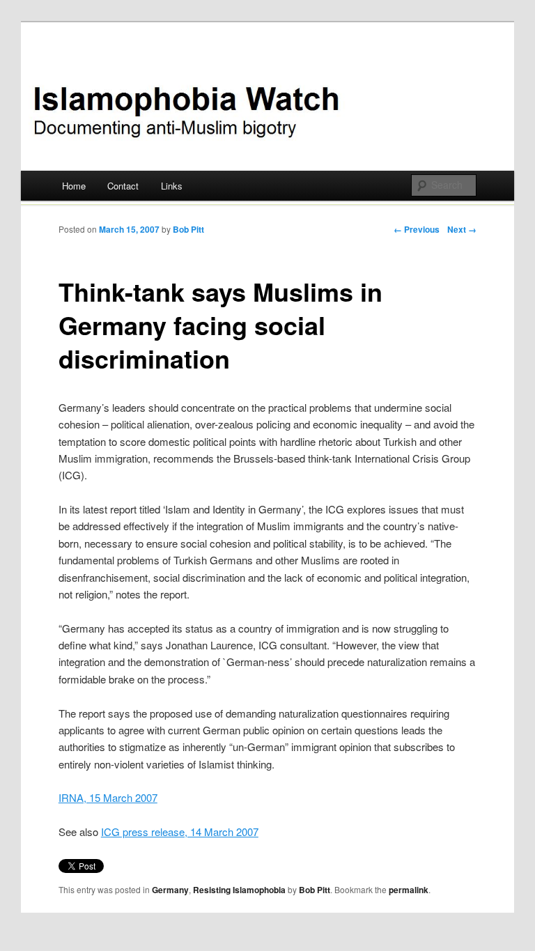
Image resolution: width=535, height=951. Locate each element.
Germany (170, 889)
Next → (461, 229)
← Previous (417, 229)
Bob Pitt (188, 229)
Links (172, 185)
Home (74, 185)
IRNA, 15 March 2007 (108, 797)
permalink (408, 889)
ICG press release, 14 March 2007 (179, 831)
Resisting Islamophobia (239, 889)
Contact (123, 185)
